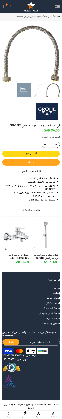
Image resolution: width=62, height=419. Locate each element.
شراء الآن (31, 162)
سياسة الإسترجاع (53, 318)
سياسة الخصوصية (52, 308)
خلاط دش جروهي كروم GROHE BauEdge (19, 256)
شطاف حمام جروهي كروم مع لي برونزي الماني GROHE (46, 256)
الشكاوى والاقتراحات (51, 323)
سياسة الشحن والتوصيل (49, 313)
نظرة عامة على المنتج (31, 171)
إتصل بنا (56, 293)
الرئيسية (56, 17)
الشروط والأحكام (53, 303)
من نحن (56, 288)
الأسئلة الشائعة (53, 298)
